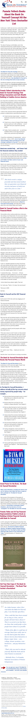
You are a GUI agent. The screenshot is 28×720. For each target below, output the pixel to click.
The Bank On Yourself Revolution (10, 363)
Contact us (3, 677)
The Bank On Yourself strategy (9, 71)
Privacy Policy (18, 678)
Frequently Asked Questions (8, 678)
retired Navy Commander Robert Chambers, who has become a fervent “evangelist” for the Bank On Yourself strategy (13, 507)
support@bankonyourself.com (7, 713)
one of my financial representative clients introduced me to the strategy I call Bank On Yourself (13, 140)
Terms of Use (9, 677)
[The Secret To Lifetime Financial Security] (14, 553)
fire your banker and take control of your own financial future (13, 160)
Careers (15, 677)
